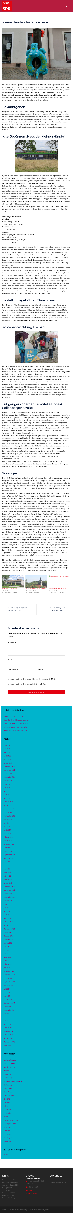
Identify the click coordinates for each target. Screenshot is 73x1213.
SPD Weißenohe (8, 1190)
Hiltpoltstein (8, 1088)
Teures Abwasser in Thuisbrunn (35, 589)
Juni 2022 (7, 908)
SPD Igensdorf (7, 1188)
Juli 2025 (7, 784)
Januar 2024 (8, 841)
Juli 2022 (7, 904)
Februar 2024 (8, 837)
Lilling (6, 1106)
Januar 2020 (8, 999)
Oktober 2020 (8, 978)
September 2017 (9, 1010)
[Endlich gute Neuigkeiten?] (13, 581)
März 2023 (7, 876)
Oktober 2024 (8, 812)
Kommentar (13, 642)
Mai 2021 (7, 954)
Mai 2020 (7, 996)
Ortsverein (7, 1110)
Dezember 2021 (9, 929)
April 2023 (7, 872)
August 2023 (8, 858)
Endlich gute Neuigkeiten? (10, 589)
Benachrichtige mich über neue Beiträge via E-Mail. (28, 684)
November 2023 (9, 848)
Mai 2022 (7, 911)
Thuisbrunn (8, 1134)
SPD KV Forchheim (9, 1193)
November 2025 (9, 770)
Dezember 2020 (9, 971)
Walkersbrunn (9, 1141)
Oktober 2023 (8, 851)
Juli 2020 (7, 989)
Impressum (54, 1180)
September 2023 (9, 855)
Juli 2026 (7, 745)
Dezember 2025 (9, 766)
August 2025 (8, 781)
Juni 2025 (7, 788)
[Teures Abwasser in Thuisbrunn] (36, 581)
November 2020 (9, 975)
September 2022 (9, 897)
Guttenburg (8, 1085)
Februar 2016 (8, 1035)
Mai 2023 (7, 869)
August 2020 (8, 985)
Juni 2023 (7, 865)
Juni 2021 (7, 950)
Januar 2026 (8, 763)
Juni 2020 (7, 992)
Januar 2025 (8, 805)
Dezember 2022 (9, 886)
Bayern (6, 1071)
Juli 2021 (7, 946)
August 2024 (8, 819)
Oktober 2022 (8, 894)
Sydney (45, 1210)
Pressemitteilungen (11, 1120)
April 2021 (7, 957)
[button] (66, 6)
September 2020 (9, 982)
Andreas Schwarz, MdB (10, 1185)
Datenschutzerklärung (58, 1182)
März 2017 (7, 1024)
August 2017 (8, 1014)
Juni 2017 (7, 1017)
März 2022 (7, 918)
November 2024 (9, 809)
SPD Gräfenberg (9, 1127)
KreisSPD (7, 1099)
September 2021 (9, 939)
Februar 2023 (8, 879)
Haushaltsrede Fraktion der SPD (15, 730)
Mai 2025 (7, 791)
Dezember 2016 (9, 1031)
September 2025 (9, 777)
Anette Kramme (9, 1064)
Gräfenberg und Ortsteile (13, 1081)
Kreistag (7, 1102)
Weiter (6, 1154)
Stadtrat (7, 1131)
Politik (6, 1117)
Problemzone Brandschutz (13, 716)
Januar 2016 (8, 1038)
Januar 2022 (8, 925)
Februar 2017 (8, 1028)
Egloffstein (7, 1074)
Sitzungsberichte (10, 1124)
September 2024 (9, 816)
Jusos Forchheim (8, 1195)
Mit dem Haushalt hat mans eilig (15, 727)
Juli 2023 (7, 862)
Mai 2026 (7, 752)
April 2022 (7, 915)
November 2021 (9, 932)
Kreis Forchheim (9, 1095)
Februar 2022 (8, 922)
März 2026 (7, 759)
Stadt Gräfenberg (8, 1198)
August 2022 (8, 901)
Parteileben (8, 1113)
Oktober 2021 (8, 936)
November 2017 (9, 1007)
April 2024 (7, 830)
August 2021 (8, 943)
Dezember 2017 (9, 1003)
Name (10, 659)
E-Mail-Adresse (14, 669)
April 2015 (7, 1045)
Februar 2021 (8, 964)
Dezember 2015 (9, 1042)
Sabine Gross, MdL (9, 1180)
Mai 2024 (7, 826)
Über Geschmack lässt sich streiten (16, 720)
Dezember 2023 (9, 844)
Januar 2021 (8, 968)
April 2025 (7, 795)
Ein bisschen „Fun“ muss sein (58, 589)
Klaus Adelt (8, 1092)
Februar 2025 (8, 802)
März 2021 (7, 961)
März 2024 (7, 834)
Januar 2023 (8, 883)
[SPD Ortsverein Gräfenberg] (7, 6)
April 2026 (7, 756)
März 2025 (7, 798)
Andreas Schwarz (10, 1060)
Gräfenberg (8, 1078)
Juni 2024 (7, 823)
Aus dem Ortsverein (11, 1067)
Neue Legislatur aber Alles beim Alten (17, 723)
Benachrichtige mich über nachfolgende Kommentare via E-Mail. (33, 679)
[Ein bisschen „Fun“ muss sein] (59, 581)
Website (41, 669)
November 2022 (9, 890)
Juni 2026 (7, 749)
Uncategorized (9, 1138)
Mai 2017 (7, 1021)
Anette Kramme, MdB (10, 1182)
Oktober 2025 (8, 773)
